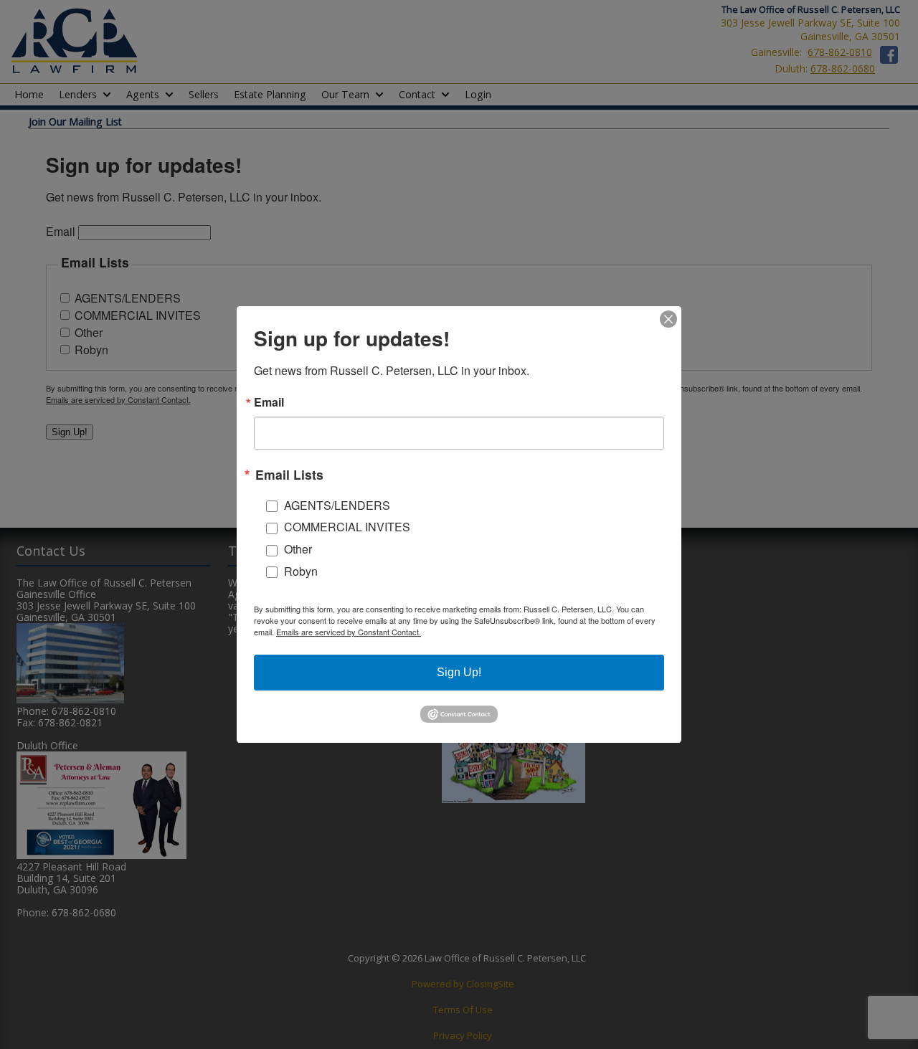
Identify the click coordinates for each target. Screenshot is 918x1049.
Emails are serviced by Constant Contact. (348, 631)
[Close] (668, 319)
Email (269, 402)
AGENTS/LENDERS (337, 505)
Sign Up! (459, 672)
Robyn (301, 571)
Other (298, 549)
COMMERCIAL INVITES (347, 526)
